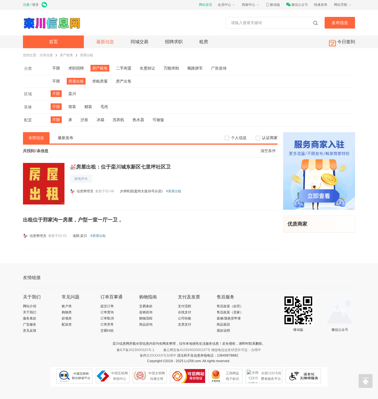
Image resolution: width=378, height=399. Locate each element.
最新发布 (65, 137)
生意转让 (147, 68)
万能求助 (171, 68)
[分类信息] (53, 22)
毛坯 (104, 106)
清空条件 (268, 151)
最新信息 (105, 41)
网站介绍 (29, 306)
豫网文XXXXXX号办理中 (158, 355)
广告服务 (29, 324)
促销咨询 (145, 312)
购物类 (67, 312)
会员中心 (224, 5)
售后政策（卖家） (230, 312)
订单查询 (107, 312)
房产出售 (123, 81)
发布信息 (340, 22)
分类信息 (46, 55)
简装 (72, 106)
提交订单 (107, 306)
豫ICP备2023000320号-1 (135, 350)
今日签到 (346, 41)
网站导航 (340, 5)
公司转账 (184, 318)
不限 (56, 68)
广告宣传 (219, 68)
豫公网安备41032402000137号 (186, 350)
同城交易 (139, 41)
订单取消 (107, 318)
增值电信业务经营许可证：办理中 (236, 350)
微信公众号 (299, 5)
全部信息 (36, 137)
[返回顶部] (365, 381)
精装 (88, 106)
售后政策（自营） (230, 306)
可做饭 (158, 119)
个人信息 (239, 137)
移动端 (275, 5)
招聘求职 (174, 41)
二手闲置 (123, 68)
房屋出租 (86, 55)
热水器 (138, 119)
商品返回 (223, 324)
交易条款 (145, 306)
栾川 (72, 93)
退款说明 (223, 330)
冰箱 (100, 119)
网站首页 (205, 5)
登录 (35, 5)
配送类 (67, 324)
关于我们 (29, 312)
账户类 (67, 306)
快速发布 (320, 5)
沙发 (84, 119)
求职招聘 (76, 68)
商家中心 (248, 5)
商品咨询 (145, 324)
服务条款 (29, 318)
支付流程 (184, 306)
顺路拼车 (195, 68)
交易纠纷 (107, 330)
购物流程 (145, 318)
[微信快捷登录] (45, 5)
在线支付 (184, 312)
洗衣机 (118, 119)
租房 (203, 41)
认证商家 (270, 137)
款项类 (67, 318)
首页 (53, 41)
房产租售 (66, 55)
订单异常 (107, 324)
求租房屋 (100, 81)
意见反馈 (29, 330)
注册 (26, 5)
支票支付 (184, 324)
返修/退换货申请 (229, 318)
